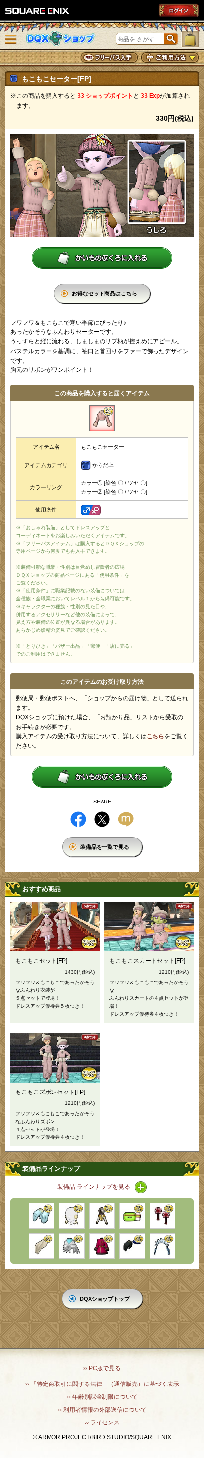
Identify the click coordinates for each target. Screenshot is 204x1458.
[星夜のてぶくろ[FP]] (41, 1215)
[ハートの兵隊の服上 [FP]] (102, 1246)
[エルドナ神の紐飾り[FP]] (162, 1215)
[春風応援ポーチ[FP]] (132, 1215)
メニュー (11, 39)
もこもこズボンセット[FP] (50, 1092)
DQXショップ (61, 39)
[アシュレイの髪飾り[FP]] (41, 1246)
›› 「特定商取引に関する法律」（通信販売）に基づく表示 (102, 1384)
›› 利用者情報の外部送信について (102, 1409)
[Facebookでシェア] (78, 819)
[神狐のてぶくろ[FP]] (132, 1246)
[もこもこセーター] (102, 418)
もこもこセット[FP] (41, 960)
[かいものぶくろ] (190, 39)
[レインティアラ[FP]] (162, 1246)
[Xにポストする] (102, 819)
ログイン (178, 10)
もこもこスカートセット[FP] (147, 960)
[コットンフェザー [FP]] (71, 1215)
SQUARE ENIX (37, 10)
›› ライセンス (102, 1422)
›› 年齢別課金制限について (102, 1396)
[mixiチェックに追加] (126, 819)
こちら (155, 736)
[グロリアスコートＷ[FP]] (102, 1215)
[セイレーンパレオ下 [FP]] (71, 1246)
